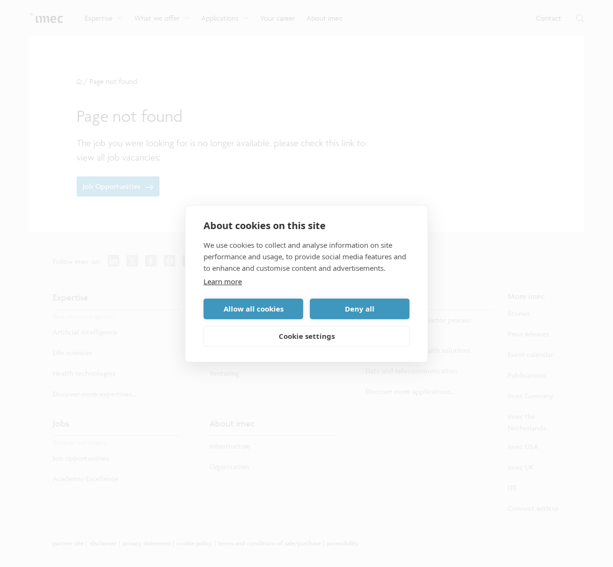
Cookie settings (307, 336)
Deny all (360, 308)
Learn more (223, 281)
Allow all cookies (254, 308)
